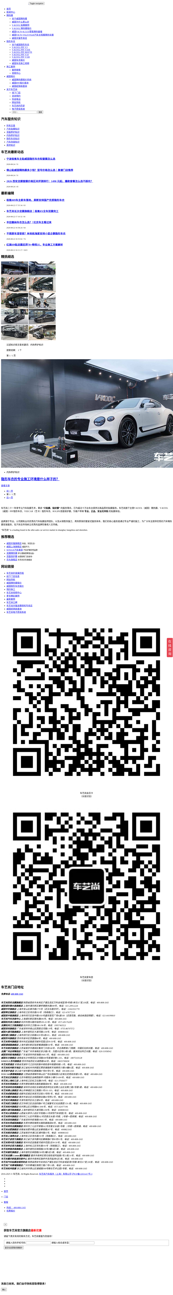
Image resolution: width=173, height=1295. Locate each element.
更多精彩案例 (12, 596)
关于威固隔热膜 (19, 18)
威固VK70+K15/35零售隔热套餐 (27, 32)
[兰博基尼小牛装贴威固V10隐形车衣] (15, 323)
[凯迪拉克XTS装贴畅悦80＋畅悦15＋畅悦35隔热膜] (42, 339)
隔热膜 (9, 15)
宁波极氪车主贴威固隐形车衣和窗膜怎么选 (30, 158)
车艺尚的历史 (18, 106)
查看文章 (5, 486)
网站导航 (16, 102)
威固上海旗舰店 (14, 547)
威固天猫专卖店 (19, 38)
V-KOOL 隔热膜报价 (21, 28)
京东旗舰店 (11, 560)
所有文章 (10, 125)
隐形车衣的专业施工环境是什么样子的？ (30, 479)
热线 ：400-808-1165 (16, 1207)
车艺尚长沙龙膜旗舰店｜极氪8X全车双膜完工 (32, 211)
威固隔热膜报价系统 (21, 80)
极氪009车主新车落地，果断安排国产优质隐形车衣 (35, 200)
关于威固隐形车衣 (20, 45)
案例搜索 (16, 70)
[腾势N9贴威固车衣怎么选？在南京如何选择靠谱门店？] (15, 308)
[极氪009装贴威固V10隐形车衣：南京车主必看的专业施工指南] (42, 292)
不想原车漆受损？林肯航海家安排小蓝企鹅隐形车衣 (36, 233)
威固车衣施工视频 (20, 63)
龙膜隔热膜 (11, 553)
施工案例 (10, 66)
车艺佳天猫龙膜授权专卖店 (19, 606)
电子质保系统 (18, 109)
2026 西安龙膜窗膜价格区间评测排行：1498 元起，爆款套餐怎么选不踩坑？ (49, 181)
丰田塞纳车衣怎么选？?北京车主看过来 (28, 222)
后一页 (9, 497)
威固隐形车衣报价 (15, 586)
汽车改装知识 (12, 142)
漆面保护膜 (11, 556)
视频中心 (16, 73)
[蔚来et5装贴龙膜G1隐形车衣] (42, 323)
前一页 (9, 491)
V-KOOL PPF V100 (21, 57)
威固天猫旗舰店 (14, 543)
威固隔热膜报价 (14, 583)
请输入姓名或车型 (60, 1243)
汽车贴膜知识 (12, 129)
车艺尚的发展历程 (15, 573)
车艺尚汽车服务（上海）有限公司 (55, 1174)
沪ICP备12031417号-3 (82, 1174)
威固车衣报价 (18, 60)
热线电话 (16, 99)
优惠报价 (10, 1211)
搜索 (40, 112)
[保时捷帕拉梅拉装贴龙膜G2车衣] (15, 339)
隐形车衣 (10, 41)
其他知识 (10, 145)
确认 (4, 1290)
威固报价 (10, 76)
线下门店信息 (12, 576)
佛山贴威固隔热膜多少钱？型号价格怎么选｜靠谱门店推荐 (39, 170)
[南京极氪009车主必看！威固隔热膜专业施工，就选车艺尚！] (42, 276)
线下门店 (16, 93)
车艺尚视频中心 (14, 592)
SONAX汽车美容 (14, 550)
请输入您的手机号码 (15, 1243)
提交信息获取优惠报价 (13, 1248)
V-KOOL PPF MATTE (22, 52)
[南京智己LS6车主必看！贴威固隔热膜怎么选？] (15, 292)
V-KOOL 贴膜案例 (20, 25)
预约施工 (10, 589)
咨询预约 (16, 96)
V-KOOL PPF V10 (20, 54)
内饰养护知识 (12, 135)
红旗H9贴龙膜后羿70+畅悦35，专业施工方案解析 (34, 244)
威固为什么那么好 (20, 22)
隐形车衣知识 (12, 139)
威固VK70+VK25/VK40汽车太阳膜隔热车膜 (33, 35)
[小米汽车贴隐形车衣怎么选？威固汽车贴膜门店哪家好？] (15, 276)
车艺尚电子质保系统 (16, 612)
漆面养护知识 (12, 132)
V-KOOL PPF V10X (21, 50)
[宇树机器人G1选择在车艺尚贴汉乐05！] (42, 308)
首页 (8, 9)
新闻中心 (10, 12)
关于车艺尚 (11, 89)
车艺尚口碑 (11, 602)
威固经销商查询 (19, 86)
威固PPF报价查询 (20, 83)
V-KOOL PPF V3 (20, 47)
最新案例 (10, 599)
